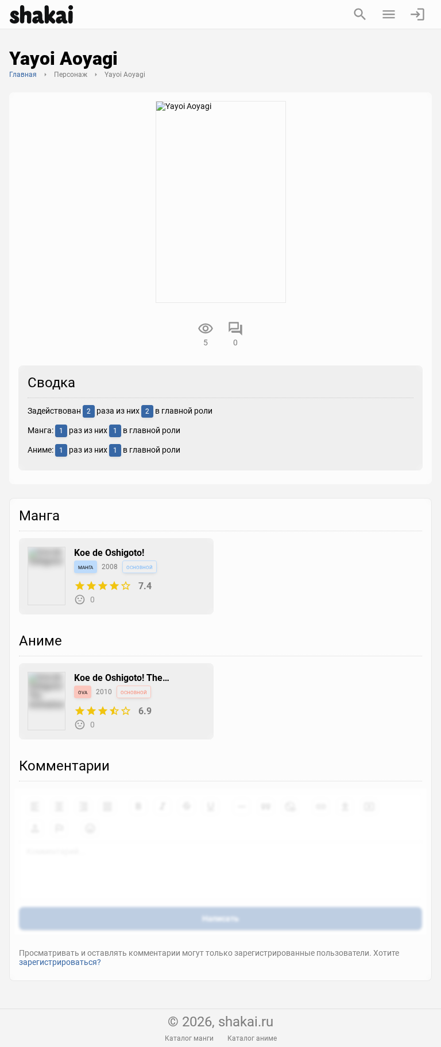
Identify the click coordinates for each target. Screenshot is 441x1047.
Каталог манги (189, 1038)
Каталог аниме (252, 1038)
